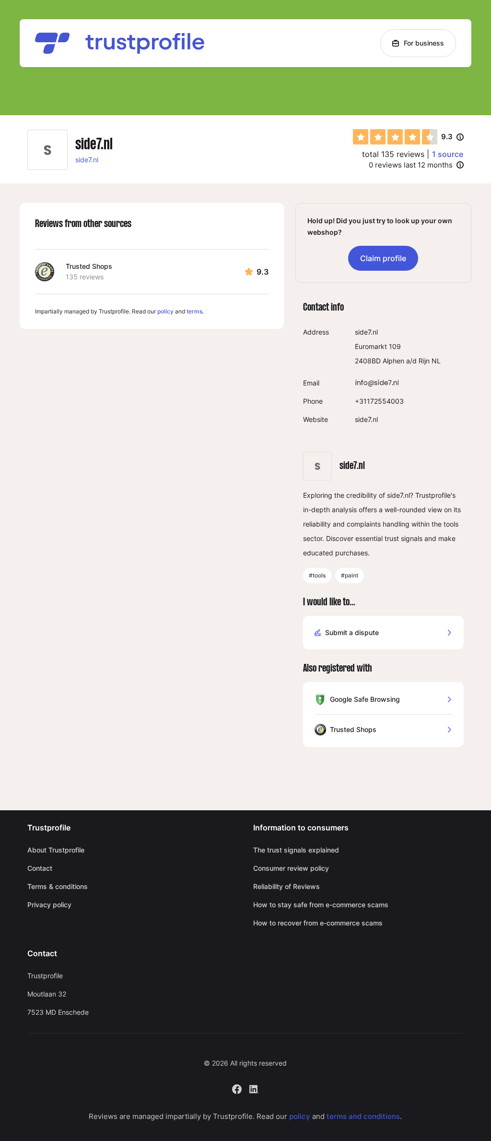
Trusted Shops (89, 266)
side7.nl (86, 160)
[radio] (360, 136)
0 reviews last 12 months (411, 164)
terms (194, 311)
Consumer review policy (291, 868)
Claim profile (383, 258)
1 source (447, 154)
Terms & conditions (57, 886)
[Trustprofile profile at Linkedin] (254, 1088)
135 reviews (85, 277)
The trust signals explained (296, 850)
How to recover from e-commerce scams (318, 923)
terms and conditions (363, 1116)
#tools (317, 575)
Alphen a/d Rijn (406, 361)
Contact (39, 868)
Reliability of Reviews (286, 886)
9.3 (452, 137)
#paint (349, 575)
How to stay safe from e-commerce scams (320, 905)
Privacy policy (49, 905)
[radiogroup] (395, 136)
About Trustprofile (55, 850)
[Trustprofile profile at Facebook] (237, 1088)
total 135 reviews (393, 154)
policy (165, 311)
